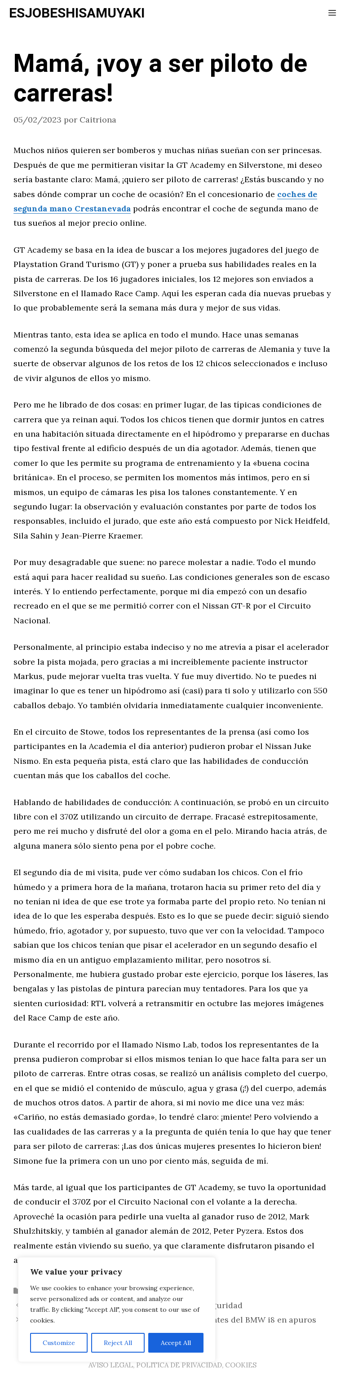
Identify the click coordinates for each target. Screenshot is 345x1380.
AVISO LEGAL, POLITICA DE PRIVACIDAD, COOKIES (172, 1365)
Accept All (176, 1343)
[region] (117, 1309)
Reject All (118, 1343)
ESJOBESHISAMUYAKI (77, 13)
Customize (59, 1343)
